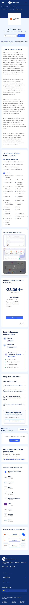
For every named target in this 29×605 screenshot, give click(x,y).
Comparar (16, 534)
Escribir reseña (22, 31)
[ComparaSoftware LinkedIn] (3, 566)
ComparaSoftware (5, 7)
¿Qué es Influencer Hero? (10, 381)
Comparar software (10, 36)
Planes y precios (19, 41)
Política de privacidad (14, 602)
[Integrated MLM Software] (23, 534)
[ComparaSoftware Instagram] (14, 566)
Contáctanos (6, 582)
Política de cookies (22, 602)
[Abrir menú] (3, 2)
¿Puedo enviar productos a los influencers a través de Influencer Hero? (12, 398)
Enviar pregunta (16, 420)
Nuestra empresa (7, 573)
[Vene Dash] (23, 545)
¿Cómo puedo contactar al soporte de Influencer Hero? (13, 405)
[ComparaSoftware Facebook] (10, 566)
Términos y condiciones (4, 602)
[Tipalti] (23, 540)
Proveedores (6, 577)
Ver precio (21, 36)
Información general (7, 41)
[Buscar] (26, 2)
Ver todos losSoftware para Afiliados (14, 459)
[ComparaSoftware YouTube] (6, 566)
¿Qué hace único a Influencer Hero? (12, 385)
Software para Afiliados (7, 9)
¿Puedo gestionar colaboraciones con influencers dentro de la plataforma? (13, 391)
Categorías (15, 7)
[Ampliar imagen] (14, 240)
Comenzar (14, 318)
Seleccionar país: (6, 587)
